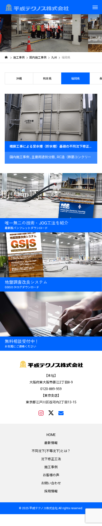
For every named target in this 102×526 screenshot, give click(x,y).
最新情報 (51, 443)
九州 (40, 168)
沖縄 (19, 78)
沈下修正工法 (51, 459)
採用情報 (51, 491)
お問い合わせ (51, 483)
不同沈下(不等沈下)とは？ (51, 451)
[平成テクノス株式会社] (37, 7)
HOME (51, 434)
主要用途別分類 (43, 157)
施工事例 (51, 467)
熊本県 (47, 78)
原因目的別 (26, 168)
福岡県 (51, 168)
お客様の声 (51, 475)
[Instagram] (41, 412)
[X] (51, 412)
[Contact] (61, 412)
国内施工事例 (19, 157)
